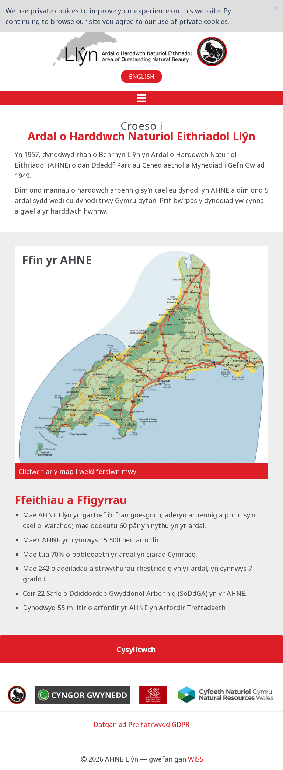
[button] (141, 98)
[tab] (141, 648)
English (141, 77)
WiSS (195, 759)
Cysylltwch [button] (137, 649)
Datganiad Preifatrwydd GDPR (141, 724)
